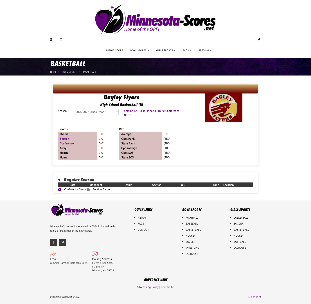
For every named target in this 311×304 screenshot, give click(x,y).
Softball (240, 241)
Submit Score (114, 50)
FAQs (141, 223)
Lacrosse (192, 253)
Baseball (192, 223)
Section (64, 138)
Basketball (89, 72)
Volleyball (241, 217)
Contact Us (167, 287)
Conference (67, 143)
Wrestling (192, 247)
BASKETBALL (193, 229)
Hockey (239, 235)
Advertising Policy (148, 287)
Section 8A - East (134, 111)
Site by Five (254, 296)
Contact (143, 229)
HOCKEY (190, 235)
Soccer (190, 241)
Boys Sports (138, 50)
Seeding (204, 50)
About (142, 217)
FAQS (186, 50)
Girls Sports (165, 50)
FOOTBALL (192, 217)
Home (53, 72)
